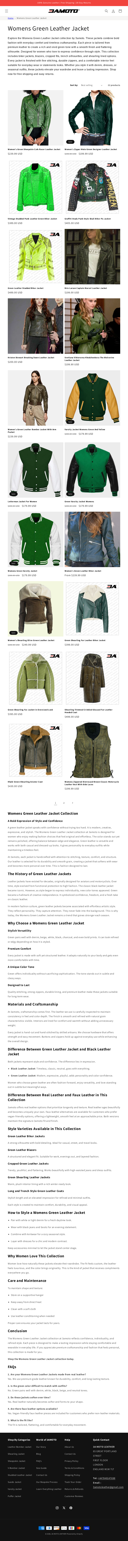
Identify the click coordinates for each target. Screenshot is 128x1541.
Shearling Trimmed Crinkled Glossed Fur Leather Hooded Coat (89, 711)
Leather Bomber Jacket (20, 1446)
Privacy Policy (71, 1461)
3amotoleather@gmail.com (108, 1487)
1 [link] (55, 802)
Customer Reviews (74, 1496)
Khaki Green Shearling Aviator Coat (25, 782)
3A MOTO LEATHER (59, 1534)
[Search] (106, 11)
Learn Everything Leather (49, 1489)
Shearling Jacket (16, 1453)
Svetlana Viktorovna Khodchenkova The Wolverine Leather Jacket (89, 359)
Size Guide (41, 1468)
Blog (38, 1453)
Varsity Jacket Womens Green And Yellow (85, 429)
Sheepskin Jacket (16, 1461)
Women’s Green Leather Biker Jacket (83, 571)
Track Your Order (73, 1482)
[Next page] (72, 802)
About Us (69, 1446)
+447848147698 (106, 1478)
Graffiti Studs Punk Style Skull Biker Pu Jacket (88, 219)
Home (10, 18)
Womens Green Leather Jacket (32, 18)
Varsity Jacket (15, 1489)
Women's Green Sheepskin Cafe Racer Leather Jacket (34, 149)
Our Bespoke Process (46, 1482)
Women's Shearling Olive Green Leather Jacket (31, 640)
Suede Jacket (14, 1482)
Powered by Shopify (75, 1534)
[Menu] (6, 11)
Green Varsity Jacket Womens (79, 501)
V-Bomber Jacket (16, 1468)
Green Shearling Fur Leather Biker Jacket (85, 640)
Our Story (41, 1446)
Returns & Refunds (74, 1489)
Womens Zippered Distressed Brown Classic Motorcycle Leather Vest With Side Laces (92, 783)
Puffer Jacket (14, 1496)
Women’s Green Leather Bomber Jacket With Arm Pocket (32, 430)
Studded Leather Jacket (20, 1475)
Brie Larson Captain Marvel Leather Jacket (86, 288)
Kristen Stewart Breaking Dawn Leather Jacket (31, 357)
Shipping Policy (72, 1475)
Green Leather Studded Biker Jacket (25, 288)
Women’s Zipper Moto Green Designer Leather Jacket (91, 149)
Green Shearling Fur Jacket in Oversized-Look (30, 710)
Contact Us (41, 1475)
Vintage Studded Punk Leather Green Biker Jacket (32, 219)
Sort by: (74, 85)
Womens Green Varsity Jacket (22, 571)
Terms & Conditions (74, 1468)
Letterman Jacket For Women (22, 501)
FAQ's (39, 1461)
